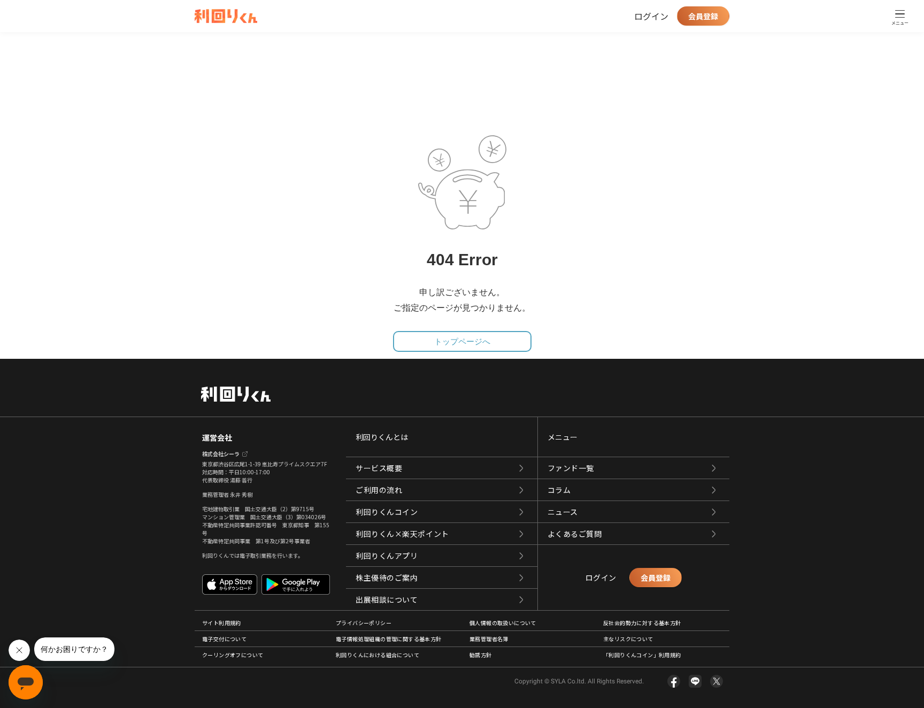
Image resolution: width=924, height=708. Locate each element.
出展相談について (387, 599)
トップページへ (462, 341)
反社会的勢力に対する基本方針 (642, 623)
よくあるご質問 (575, 533)
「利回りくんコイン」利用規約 (642, 655)
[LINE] (695, 681)
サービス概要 (379, 468)
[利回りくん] (226, 16)
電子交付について (224, 639)
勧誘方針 (480, 655)
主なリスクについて (628, 639)
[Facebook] (673, 681)
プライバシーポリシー (363, 623)
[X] (716, 681)
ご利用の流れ (379, 489)
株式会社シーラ (221, 454)
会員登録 (703, 16)
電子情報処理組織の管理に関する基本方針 (389, 639)
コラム (559, 489)
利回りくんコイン (387, 511)
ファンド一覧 (571, 468)
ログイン (651, 16)
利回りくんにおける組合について (377, 655)
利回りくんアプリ (387, 555)
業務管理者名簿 (489, 639)
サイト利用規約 (221, 623)
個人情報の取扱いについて (502, 623)
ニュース (563, 511)
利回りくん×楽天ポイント (402, 533)
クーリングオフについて (232, 655)
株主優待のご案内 (387, 577)
